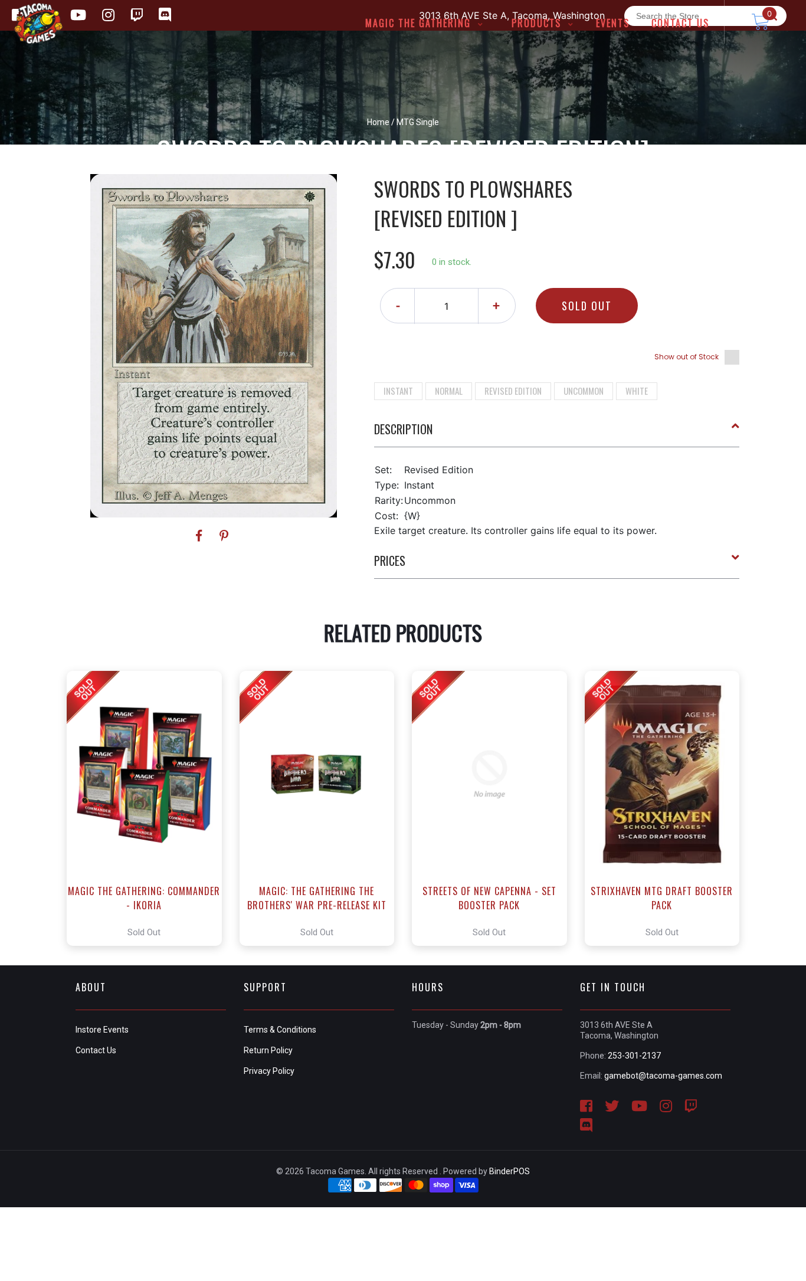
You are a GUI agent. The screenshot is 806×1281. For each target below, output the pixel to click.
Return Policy (268, 1050)
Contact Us (96, 1050)
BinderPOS (509, 1171)
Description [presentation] (403, 429)
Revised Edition (513, 390)
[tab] (557, 433)
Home (378, 122)
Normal (449, 390)
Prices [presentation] (389, 560)
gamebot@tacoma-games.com (663, 1075)
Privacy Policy (269, 1071)
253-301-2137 (634, 1055)
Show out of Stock (686, 357)
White (636, 390)
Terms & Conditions (280, 1029)
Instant (398, 390)
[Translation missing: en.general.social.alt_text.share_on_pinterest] (223, 536)
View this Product (150, 808)
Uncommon (583, 390)
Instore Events (102, 1029)
